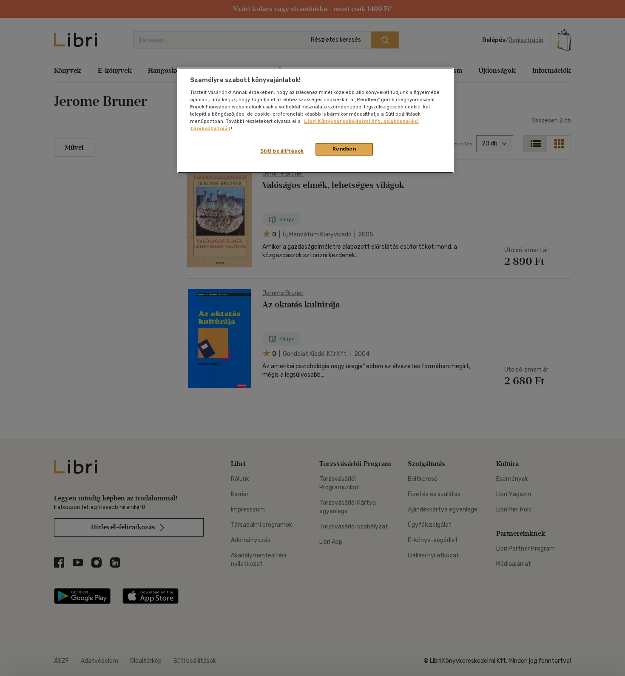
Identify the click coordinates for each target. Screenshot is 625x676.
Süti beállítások (282, 151)
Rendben (344, 149)
